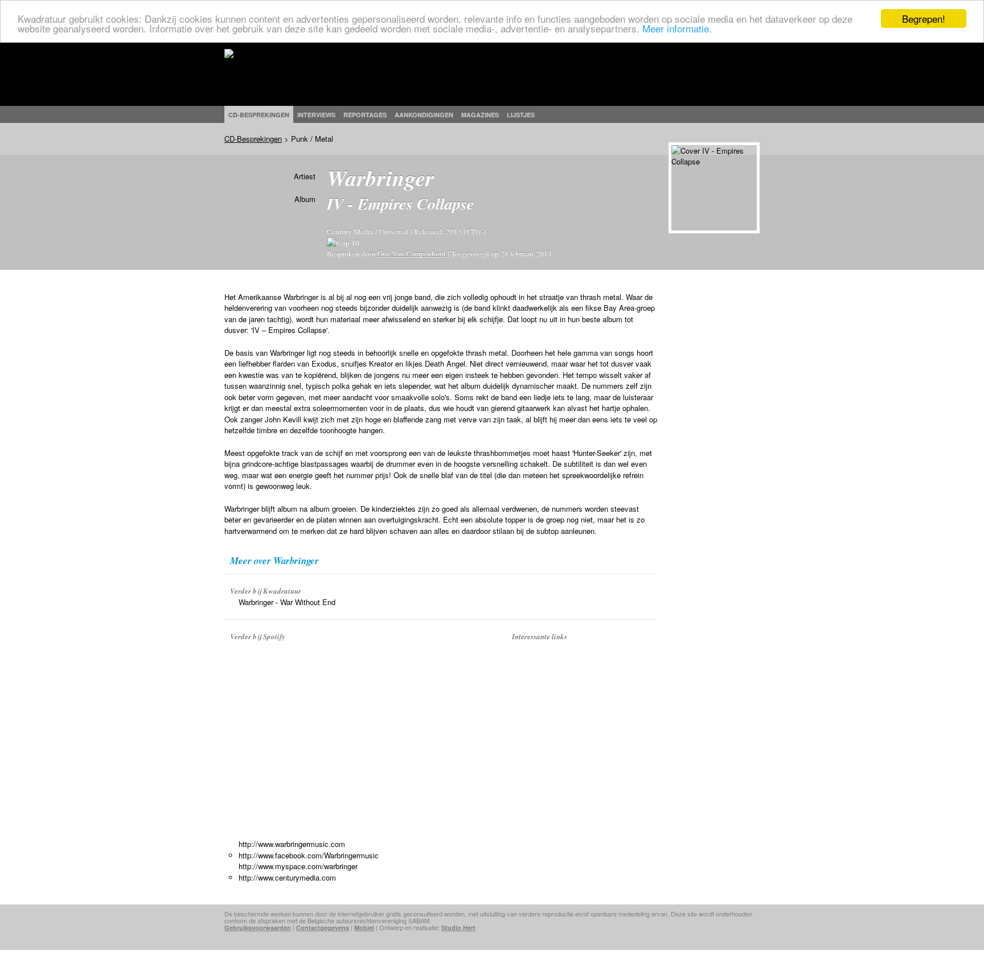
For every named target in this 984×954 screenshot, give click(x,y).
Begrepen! (923, 18)
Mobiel (364, 927)
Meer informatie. (677, 29)
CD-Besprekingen (253, 138)
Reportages (365, 115)
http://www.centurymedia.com (287, 877)
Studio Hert (458, 927)
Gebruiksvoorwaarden (257, 927)
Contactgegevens (322, 927)
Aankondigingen (424, 115)
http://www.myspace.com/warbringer (298, 866)
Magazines (480, 115)
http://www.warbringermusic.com (292, 843)
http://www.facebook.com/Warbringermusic (309, 855)
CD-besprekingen (258, 115)
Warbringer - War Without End (287, 602)
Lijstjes (521, 115)
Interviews (316, 115)
